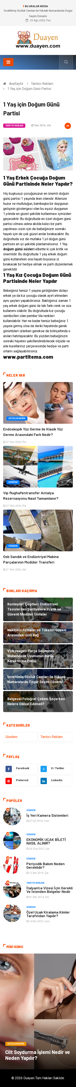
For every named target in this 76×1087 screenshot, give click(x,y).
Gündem (13, 482)
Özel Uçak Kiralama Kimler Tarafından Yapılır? (48, 914)
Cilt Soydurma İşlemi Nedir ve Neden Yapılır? (37, 1055)
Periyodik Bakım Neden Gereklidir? (45, 865)
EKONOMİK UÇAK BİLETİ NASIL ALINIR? (46, 841)
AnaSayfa (16, 84)
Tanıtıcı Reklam (42, 84)
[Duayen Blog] (38, 39)
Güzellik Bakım (16, 418)
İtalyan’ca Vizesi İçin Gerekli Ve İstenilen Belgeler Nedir (49, 890)
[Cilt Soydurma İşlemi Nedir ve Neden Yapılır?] (38, 1011)
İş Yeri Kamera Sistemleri (47, 815)
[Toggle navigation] (8, 62)
